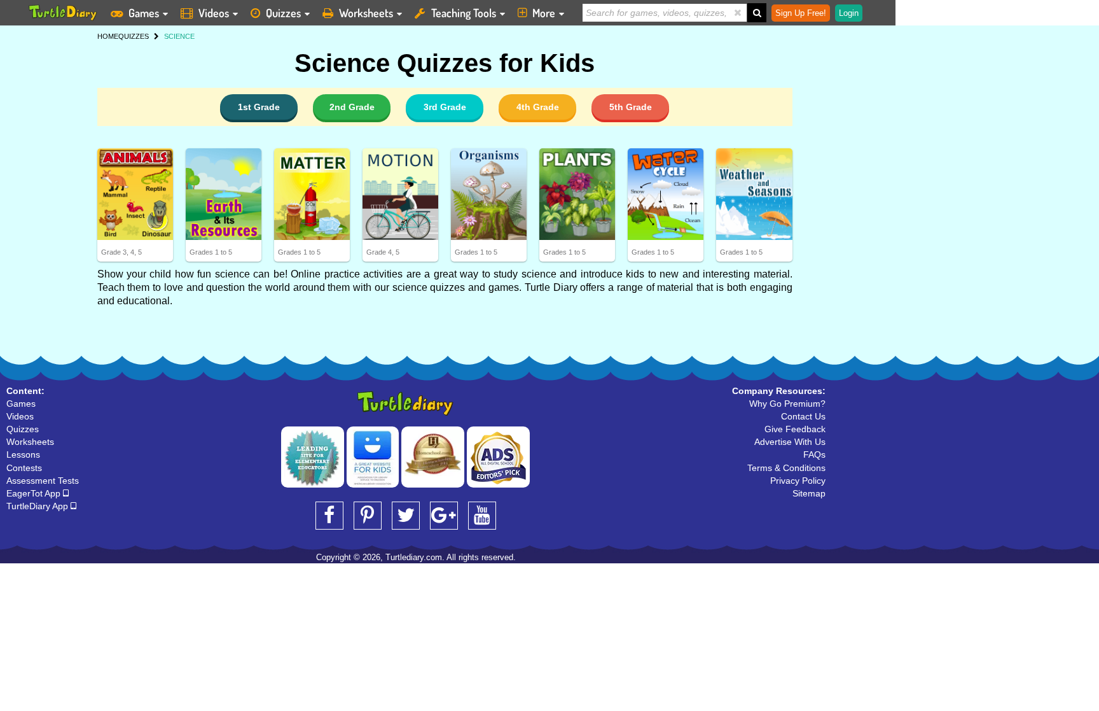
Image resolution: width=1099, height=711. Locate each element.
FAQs (814, 454)
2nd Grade (352, 107)
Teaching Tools (464, 13)
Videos (214, 13)
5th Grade (630, 107)
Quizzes (283, 13)
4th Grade (537, 107)
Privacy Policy (798, 480)
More (544, 13)
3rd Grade (445, 107)
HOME (107, 36)
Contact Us (803, 416)
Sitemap (809, 493)
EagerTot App (34, 493)
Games (144, 13)
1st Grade (259, 107)
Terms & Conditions (786, 468)
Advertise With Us (790, 442)
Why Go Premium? (787, 403)
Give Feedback (795, 429)
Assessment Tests (42, 480)
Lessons (23, 454)
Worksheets (366, 13)
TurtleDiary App (38, 506)
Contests (24, 468)
